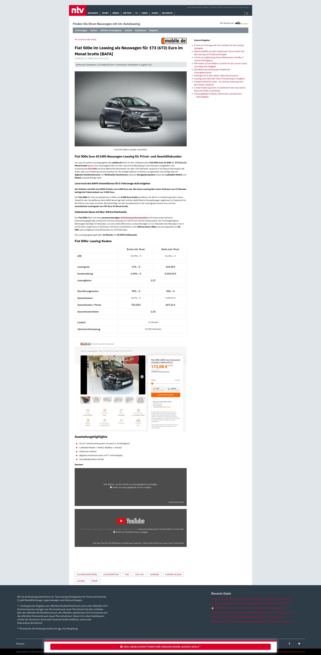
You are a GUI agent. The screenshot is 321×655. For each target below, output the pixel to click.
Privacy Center (299, 652)
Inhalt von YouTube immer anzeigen (132, 532)
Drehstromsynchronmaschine (135, 217)
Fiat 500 (139, 574)
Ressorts (93, 13)
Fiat (127, 574)
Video (145, 13)
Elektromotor (111, 574)
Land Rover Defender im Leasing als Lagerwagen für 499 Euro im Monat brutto (251, 603)
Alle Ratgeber (203, 96)
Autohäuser (140, 30)
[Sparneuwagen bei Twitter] (299, 643)
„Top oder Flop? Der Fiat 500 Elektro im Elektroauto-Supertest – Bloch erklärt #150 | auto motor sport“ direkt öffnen (138, 543)
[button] (77, 10)
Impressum (278, 652)
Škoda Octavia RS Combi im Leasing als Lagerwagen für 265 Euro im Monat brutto (253, 621)
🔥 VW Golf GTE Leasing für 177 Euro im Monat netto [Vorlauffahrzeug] (247, 607)
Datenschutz (288, 652)
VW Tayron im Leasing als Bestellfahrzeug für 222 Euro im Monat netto (247, 616)
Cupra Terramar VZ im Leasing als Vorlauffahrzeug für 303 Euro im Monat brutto (251, 612)
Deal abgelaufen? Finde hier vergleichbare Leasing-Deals (162, 646)
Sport (105, 13)
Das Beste (167, 13)
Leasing (81, 581)
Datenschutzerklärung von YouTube (161, 529)
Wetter (127, 13)
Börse (116, 13)
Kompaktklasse (173, 574)
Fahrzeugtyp (81, 30)
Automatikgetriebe (87, 574)
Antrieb (128, 30)
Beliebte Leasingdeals (111, 30)
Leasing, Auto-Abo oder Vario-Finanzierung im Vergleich (219, 78)
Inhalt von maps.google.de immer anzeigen (131, 487)
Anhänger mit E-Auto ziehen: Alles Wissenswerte (216, 75)
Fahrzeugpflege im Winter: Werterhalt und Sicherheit (218, 93)
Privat (94, 581)
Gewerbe (154, 574)
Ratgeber (153, 30)
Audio (155, 13)
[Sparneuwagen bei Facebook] (289, 643)
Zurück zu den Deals (86, 39)
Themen (20, 643)
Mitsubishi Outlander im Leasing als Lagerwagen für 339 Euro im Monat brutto (251, 598)
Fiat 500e (92, 168)
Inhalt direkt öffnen (176, 502)
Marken (93, 30)
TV (136, 13)
